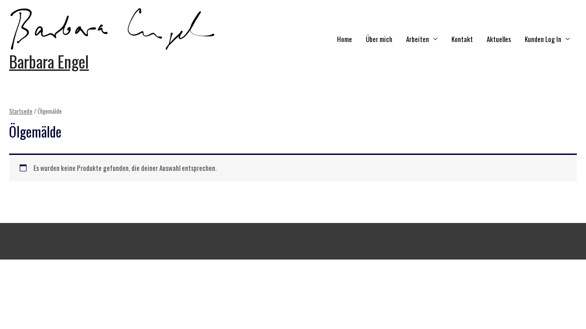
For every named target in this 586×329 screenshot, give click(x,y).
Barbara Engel (49, 61)
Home (344, 39)
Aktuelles (499, 39)
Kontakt (462, 39)
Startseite (21, 111)
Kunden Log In (543, 39)
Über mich (379, 39)
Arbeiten (417, 39)
